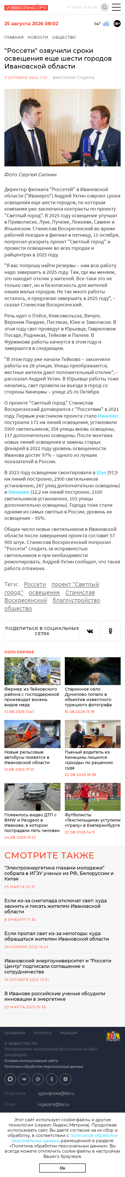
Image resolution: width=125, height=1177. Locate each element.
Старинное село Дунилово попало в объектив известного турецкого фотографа (88, 697)
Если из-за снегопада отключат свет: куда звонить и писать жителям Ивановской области (55, 906)
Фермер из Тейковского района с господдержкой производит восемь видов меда (31, 697)
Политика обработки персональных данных (43, 1066)
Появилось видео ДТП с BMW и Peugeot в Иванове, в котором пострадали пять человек (32, 822)
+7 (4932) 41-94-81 (82, 7)
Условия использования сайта (31, 1060)
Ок (62, 1168)
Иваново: (108, 415)
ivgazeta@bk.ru (53, 1104)
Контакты (42, 1033)
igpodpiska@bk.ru (56, 1093)
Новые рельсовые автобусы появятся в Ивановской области (27, 757)
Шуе (101, 472)
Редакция (68, 1033)
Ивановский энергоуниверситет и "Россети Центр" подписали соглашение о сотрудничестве (57, 966)
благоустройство (76, 600)
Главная (14, 37)
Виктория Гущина (74, 78)
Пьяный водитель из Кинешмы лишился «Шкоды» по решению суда (89, 760)
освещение (44, 592)
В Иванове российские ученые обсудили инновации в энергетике (54, 996)
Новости (38, 37)
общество (18, 608)
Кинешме (18, 491)
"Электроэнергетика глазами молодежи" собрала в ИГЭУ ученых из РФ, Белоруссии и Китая (59, 873)
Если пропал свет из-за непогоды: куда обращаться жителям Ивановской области (56, 936)
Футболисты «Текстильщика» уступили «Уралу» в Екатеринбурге (93, 820)
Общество (64, 37)
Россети (35, 584)
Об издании (14, 1033)
